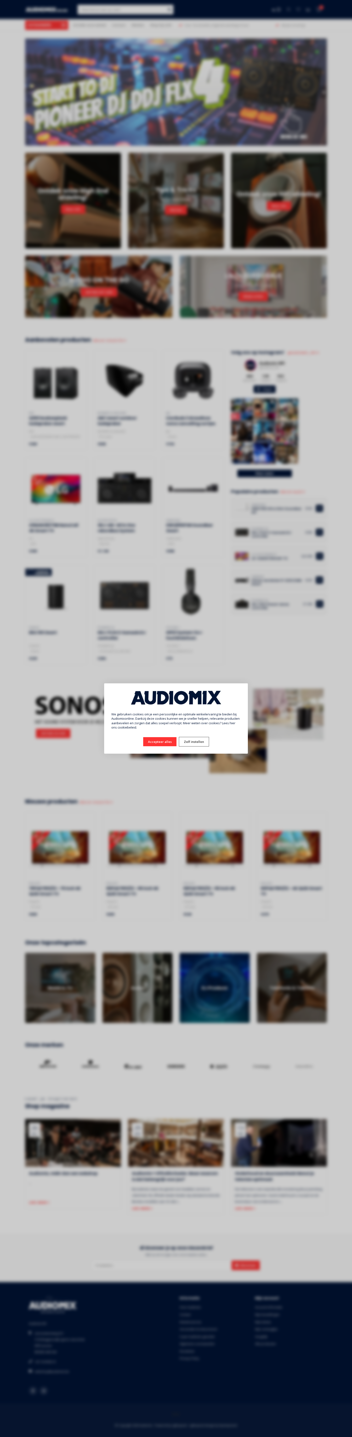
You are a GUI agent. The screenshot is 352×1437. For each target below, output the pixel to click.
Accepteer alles (160, 742)
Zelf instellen (194, 742)
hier (232, 723)
